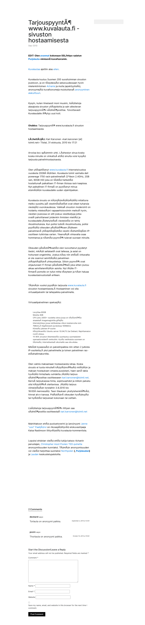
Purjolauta (34, 59)
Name (31, 586)
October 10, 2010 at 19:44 (81, 536)
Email (31, 591)
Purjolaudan (82, 451)
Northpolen (67, 451)
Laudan (35, 454)
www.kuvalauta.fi (59, 169)
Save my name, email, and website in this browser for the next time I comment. (57, 606)
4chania (51, 86)
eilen (56, 69)
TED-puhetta (75, 444)
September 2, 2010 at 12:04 (80, 521)
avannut (44, 55)
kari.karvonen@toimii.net (75, 377)
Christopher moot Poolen (54, 444)
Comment (33, 558)
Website (31, 597)
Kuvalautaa (34, 69)
